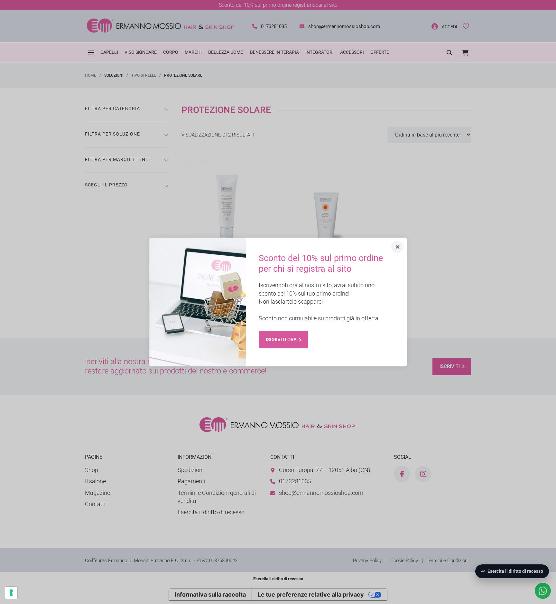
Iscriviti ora (281, 340)
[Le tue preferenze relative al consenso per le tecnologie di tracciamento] (11, 593)
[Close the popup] (397, 247)
